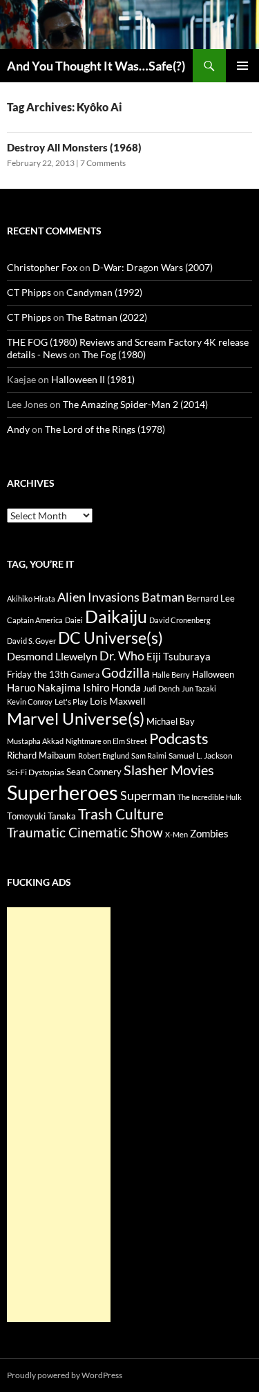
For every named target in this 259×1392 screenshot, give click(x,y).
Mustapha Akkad (35, 740)
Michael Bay (170, 721)
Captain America (35, 619)
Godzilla (126, 672)
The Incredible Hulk (210, 796)
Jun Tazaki (199, 688)
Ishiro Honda (112, 688)
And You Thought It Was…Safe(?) (96, 65)
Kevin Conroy (29, 701)
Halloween (213, 674)
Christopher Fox (42, 267)
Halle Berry (171, 674)
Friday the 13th (37, 674)
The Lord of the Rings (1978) (105, 429)
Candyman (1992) (104, 292)
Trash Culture (121, 814)
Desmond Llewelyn (52, 655)
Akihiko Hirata (31, 598)
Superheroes (62, 792)
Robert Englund (103, 755)
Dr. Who (121, 655)
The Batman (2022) (106, 317)
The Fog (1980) (114, 354)
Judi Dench (161, 688)
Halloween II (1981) (93, 379)
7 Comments (103, 163)
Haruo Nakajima (44, 687)
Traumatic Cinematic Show (85, 832)
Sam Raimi (148, 755)
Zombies (209, 833)
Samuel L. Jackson (201, 755)
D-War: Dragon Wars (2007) (153, 267)
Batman (163, 596)
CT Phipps (29, 292)
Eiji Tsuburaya (178, 656)
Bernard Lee (210, 598)
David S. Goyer (31, 640)
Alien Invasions (98, 596)
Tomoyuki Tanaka (41, 816)
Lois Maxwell (118, 701)
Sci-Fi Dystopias (35, 772)
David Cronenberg (180, 619)
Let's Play (71, 701)
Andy (18, 429)
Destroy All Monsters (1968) (74, 147)
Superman (147, 795)
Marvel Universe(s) (75, 718)
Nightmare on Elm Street (106, 740)
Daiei (74, 619)
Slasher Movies (169, 769)
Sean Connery (94, 771)
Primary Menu (242, 65)
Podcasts (179, 738)
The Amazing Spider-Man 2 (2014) (135, 404)
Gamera (84, 674)
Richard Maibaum (41, 755)
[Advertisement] (59, 1114)
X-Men (176, 834)
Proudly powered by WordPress (64, 1375)
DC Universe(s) (110, 637)
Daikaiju (116, 616)
